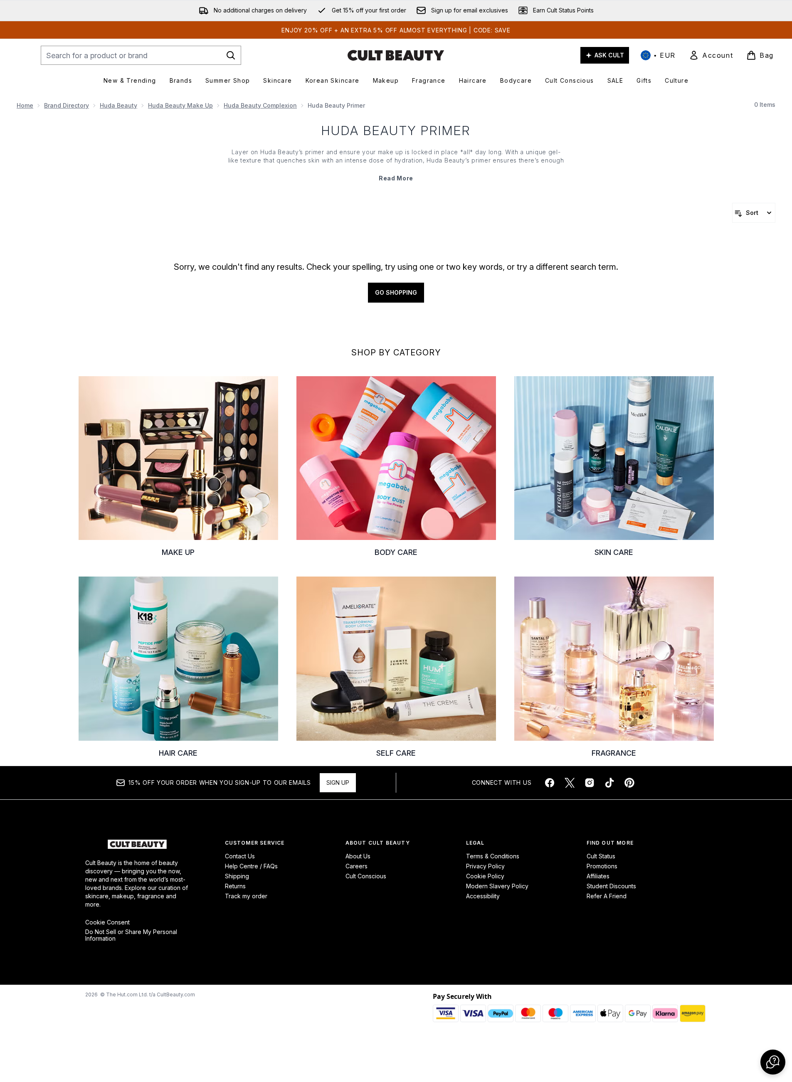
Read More (396, 178)
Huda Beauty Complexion (260, 105)
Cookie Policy (485, 876)
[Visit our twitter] (570, 783)
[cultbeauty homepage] (396, 55)
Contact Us (240, 856)
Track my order (246, 896)
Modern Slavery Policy (497, 886)
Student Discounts (611, 886)
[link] (711, 55)
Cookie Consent (107, 922)
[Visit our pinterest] (629, 783)
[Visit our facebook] (550, 783)
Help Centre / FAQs (251, 866)
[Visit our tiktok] (609, 783)
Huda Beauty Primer (396, 130)
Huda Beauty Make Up (180, 105)
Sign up (337, 782)
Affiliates (598, 876)
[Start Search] (231, 55)
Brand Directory (66, 105)
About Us (357, 856)
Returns (235, 886)
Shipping (237, 876)
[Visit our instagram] (590, 783)
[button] (773, 1062)
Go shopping (396, 292)
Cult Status (601, 856)
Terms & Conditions (492, 856)
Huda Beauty (118, 105)
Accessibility (483, 896)
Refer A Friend (607, 896)
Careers (356, 866)
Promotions (602, 866)
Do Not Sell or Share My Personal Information (131, 935)
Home (25, 105)
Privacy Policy (485, 866)
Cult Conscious (365, 876)
